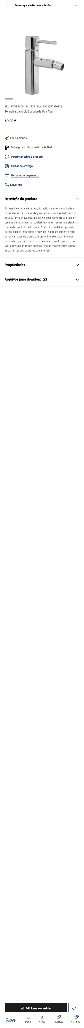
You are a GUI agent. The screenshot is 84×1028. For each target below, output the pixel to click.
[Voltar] (7, 5)
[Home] (10, 1020)
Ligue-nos (16, 185)
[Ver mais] (77, 5)
